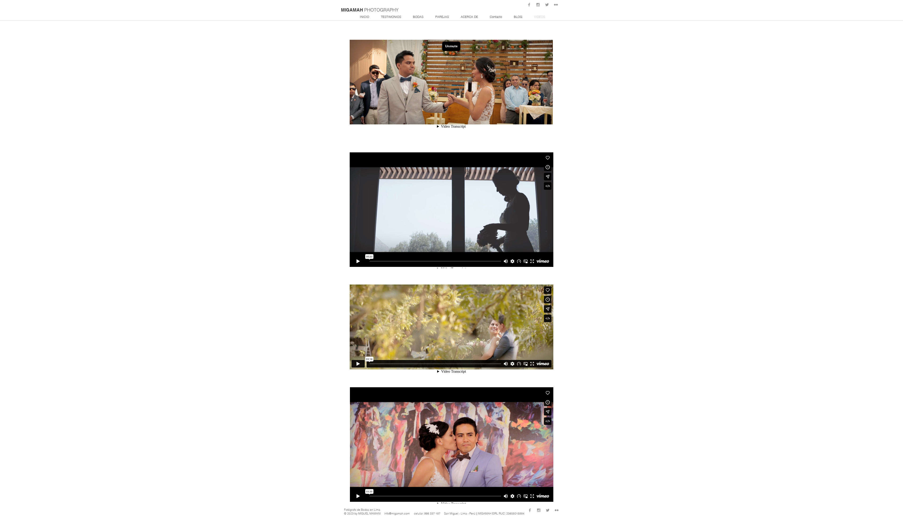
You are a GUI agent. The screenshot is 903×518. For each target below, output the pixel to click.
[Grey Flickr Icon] (556, 4)
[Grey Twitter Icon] (547, 4)
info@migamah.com (397, 513)
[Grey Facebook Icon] (529, 4)
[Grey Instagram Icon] (538, 4)
